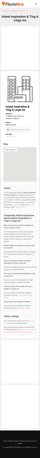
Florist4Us (15, 205)
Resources (32, 441)
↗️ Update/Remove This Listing (18, 129)
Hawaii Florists (19, 11)
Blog (10, 441)
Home (4, 11)
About (20, 443)
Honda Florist (17, 332)
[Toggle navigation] (36, 4)
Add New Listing (23, 308)
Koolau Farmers (23, 329)
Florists (10, 11)
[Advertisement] (20, 48)
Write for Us (23, 441)
